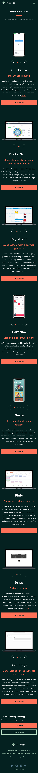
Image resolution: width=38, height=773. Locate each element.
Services (20, 754)
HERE (23, 96)
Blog (19, 757)
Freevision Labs (24, 750)
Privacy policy (19, 769)
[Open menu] (34, 2)
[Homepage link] (9, 2)
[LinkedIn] (12, 766)
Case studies (12, 750)
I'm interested (19, 102)
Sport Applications (8, 754)
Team (34, 754)
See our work (19, 732)
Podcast (12, 757)
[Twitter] (25, 766)
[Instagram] (16, 766)
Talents (27, 754)
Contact (25, 757)
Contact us (19, 725)
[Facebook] (21, 766)
